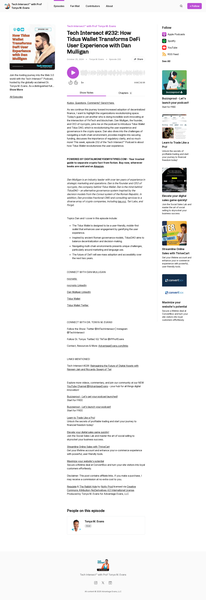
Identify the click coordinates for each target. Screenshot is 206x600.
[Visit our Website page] (110, 582)
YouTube (172, 47)
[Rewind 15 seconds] (70, 83)
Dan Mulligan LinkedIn (79, 292)
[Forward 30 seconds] (76, 83)
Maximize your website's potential (85, 461)
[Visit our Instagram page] (95, 582)
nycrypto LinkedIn (77, 285)
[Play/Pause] (73, 73)
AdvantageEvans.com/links (113, 345)
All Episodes (16, 96)
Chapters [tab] (125, 92)
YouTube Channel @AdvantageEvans (87, 386)
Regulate (72, 486)
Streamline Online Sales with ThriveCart (88, 446)
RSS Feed (173, 54)
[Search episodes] (181, 6)
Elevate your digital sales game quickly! (88, 432)
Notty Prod (107, 486)
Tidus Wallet (73, 298)
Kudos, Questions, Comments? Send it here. (90, 102)
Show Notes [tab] (86, 92)
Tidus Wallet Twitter (78, 305)
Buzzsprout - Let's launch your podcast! (89, 406)
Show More (16, 89)
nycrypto (72, 278)
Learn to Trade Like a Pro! (81, 417)
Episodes (59, 6)
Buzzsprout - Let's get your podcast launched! (92, 396)
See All (166, 61)
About (109, 6)
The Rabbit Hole (88, 486)
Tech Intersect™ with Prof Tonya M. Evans (26, 6)
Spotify (172, 40)
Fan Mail (75, 6)
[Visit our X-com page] (103, 582)
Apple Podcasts (176, 34)
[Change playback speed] (82, 83)
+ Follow (194, 6)
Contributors (93, 6)
